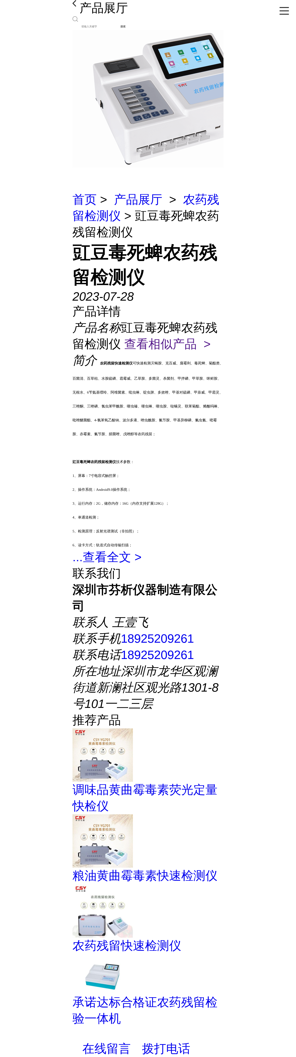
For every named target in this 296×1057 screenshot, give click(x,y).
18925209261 (157, 638)
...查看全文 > (107, 557)
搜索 (123, 26)
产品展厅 (138, 199)
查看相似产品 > (167, 344)
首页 (84, 199)
